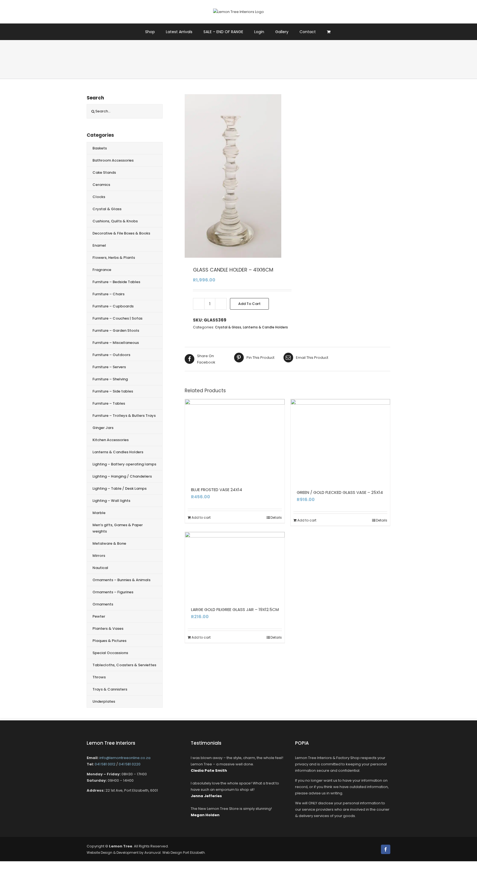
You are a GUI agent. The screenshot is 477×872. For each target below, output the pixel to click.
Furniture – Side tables (112, 391)
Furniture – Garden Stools (115, 330)
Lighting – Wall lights (111, 500)
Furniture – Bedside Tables (116, 281)
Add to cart (249, 303)
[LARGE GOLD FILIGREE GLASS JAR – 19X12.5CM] (235, 565)
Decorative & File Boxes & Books (121, 233)
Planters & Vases (107, 628)
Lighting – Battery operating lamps (124, 464)
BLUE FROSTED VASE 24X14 (216, 489)
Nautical (100, 567)
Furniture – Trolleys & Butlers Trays (124, 415)
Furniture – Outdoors (111, 354)
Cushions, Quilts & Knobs (115, 221)
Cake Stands (104, 172)
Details (276, 517)
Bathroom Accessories (113, 160)
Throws (99, 677)
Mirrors (98, 555)
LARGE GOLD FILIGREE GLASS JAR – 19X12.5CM (235, 609)
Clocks (98, 196)
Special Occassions (110, 652)
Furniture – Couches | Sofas (117, 318)
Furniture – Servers (109, 367)
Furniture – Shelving (110, 379)
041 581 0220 (130, 764)
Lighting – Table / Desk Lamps (119, 488)
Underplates (103, 701)
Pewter (98, 616)
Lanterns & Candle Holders (265, 327)
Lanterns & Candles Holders (117, 452)
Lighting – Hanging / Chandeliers (122, 476)
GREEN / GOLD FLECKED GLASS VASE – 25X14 (340, 492)
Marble (98, 512)
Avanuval (152, 852)
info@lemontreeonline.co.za (124, 757)
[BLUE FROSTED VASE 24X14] (235, 439)
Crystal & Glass (228, 327)
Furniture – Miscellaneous (115, 342)
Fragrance (101, 269)
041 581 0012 (105, 764)
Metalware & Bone (109, 543)
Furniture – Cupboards (113, 306)
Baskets (99, 148)
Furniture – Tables (108, 403)
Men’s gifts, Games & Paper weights (117, 528)
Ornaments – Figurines (112, 592)
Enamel (99, 245)
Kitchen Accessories (110, 439)
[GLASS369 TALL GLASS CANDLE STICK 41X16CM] (233, 176)
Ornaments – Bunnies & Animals (121, 580)
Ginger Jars (102, 427)
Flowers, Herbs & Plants (113, 257)
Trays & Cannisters (109, 689)
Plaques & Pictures (109, 640)
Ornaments (102, 604)
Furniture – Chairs (108, 294)
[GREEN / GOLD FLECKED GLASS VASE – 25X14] (340, 440)
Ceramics (101, 184)
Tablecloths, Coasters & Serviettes (124, 665)
